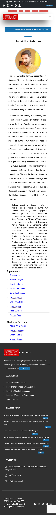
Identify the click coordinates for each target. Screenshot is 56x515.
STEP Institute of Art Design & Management (14, 504)
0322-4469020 (15, 475)
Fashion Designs (17, 330)
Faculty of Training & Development (21, 395)
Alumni (29, 29)
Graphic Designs (17, 335)
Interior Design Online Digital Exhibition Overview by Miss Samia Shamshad (26, 437)
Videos (21, 11)
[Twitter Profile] (11, 5)
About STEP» (24, 368)
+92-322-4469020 (30, 1)
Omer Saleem (15, 306)
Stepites (23, 29)
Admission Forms (12, 11)
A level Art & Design (18, 326)
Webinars (35, 11)
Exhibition (28, 11)
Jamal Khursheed (17, 288)
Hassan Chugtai (16, 280)
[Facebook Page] (4, 5)
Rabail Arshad (16, 311)
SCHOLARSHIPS (44, 11)
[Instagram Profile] (7, 5)
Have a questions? (14, 1)
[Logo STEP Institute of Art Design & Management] (10, 17)
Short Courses (13, 399)
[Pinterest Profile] (15, 5)
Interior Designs (16, 339)
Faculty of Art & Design (16, 383)
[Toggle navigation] (50, 17)
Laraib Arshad (16, 297)
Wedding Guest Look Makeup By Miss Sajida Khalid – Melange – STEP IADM (26, 443)
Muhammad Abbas (18, 302)
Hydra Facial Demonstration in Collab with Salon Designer (21, 431)
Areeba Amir (15, 275)
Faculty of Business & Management (21, 387)
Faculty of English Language (18, 391)
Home (17, 29)
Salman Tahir (15, 315)
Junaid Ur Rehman (17, 293)
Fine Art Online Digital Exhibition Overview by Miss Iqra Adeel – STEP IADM (26, 415)
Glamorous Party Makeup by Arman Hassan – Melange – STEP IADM (24, 449)
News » (45, 418)
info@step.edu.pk (44, 1)
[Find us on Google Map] (19, 5)
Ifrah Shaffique (16, 284)
